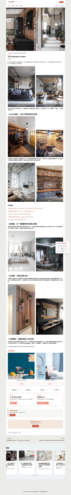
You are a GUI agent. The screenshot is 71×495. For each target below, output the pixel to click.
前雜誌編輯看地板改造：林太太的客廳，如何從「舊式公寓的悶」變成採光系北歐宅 (25, 208)
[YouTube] (61, 6)
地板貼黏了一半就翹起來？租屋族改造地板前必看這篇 (19, 214)
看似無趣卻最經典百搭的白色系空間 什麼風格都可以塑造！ (44, 465)
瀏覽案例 (12, 415)
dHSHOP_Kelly (42, 468)
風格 (10, 55)
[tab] (33, 475)
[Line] (63, 6)
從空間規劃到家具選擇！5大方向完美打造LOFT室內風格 (18, 439)
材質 (19, 432)
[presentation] (9, 456)
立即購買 (21, 384)
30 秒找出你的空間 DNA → (43, 403)
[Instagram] (57, 6)
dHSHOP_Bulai (6, 468)
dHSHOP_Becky (60, 467)
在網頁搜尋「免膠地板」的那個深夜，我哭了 (17, 219)
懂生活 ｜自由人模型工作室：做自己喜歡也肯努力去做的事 (9, 465)
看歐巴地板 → (13, 403)
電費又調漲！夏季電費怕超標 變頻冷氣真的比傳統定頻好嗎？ (52, 439)
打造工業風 (15, 432)
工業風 (9, 432)
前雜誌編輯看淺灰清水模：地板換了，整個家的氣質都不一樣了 (21, 211)
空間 (8, 55)
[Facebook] (56, 6)
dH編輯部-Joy (24, 467)
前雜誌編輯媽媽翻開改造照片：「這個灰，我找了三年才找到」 (21, 216)
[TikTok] (59, 6)
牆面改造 (62, 248)
